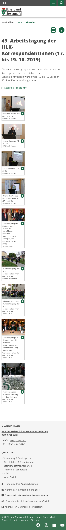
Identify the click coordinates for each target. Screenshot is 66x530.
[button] (61, 3)
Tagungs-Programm (15, 87)
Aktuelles (30, 22)
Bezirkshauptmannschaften (18, 465)
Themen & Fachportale (15, 469)
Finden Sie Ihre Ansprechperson (22, 483)
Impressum (35, 517)
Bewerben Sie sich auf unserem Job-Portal (27, 501)
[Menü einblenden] (53, 3)
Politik (7, 473)
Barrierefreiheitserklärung (15, 520)
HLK (20, 22)
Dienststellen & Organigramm (19, 462)
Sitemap (35, 520)
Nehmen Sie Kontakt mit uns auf (22, 489)
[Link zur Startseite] (11, 11)
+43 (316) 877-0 (18, 440)
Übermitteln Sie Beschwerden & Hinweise (26, 495)
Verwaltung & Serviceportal (17, 458)
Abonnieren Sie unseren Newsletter (23, 506)
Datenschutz (49, 517)
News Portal (10, 477)
